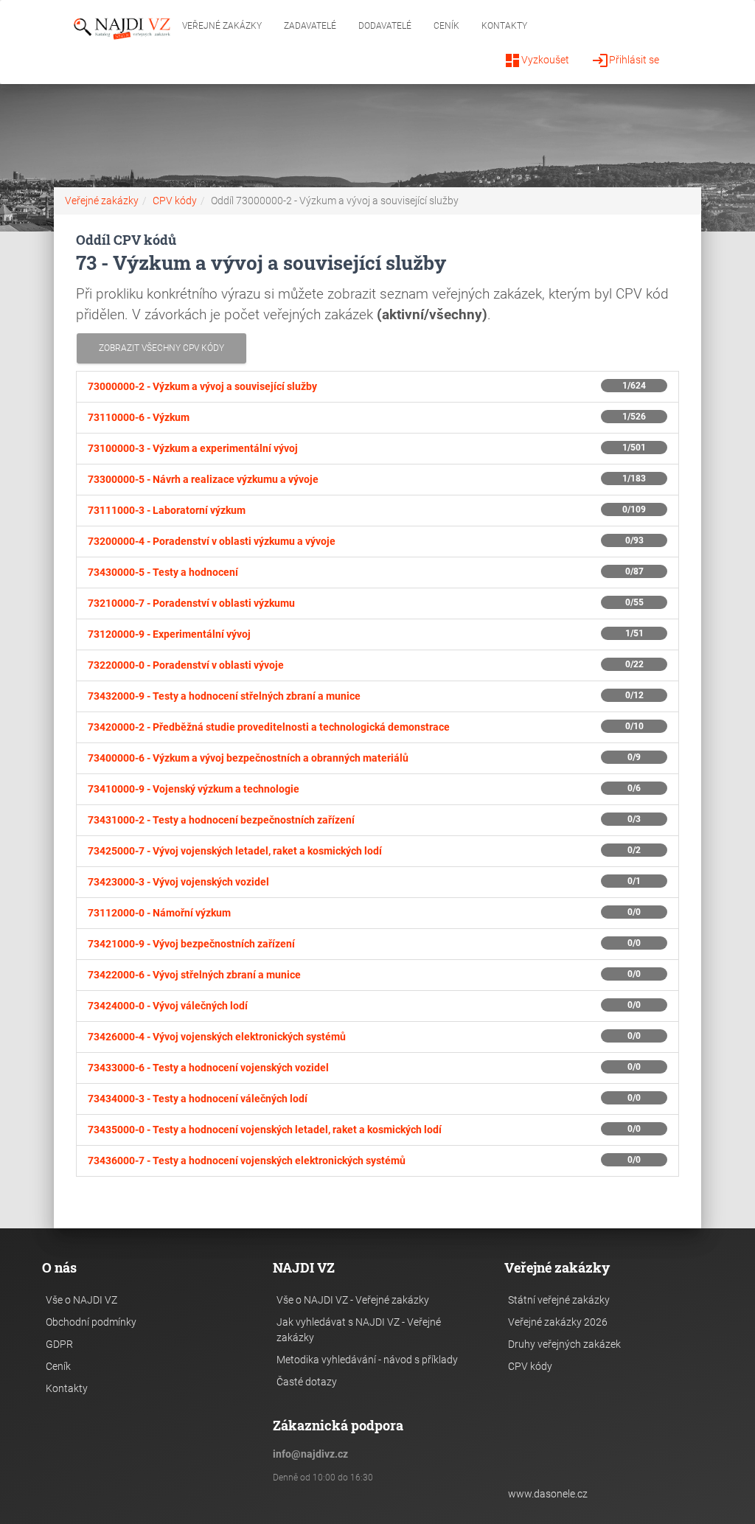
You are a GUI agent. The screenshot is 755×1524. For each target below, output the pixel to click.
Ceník (446, 26)
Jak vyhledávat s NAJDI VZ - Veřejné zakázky (358, 1329)
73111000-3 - (167, 510)
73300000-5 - (203, 479)
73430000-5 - (163, 572)
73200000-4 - (211, 541)
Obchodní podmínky (91, 1322)
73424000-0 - (168, 1006)
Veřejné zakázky (222, 26)
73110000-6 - (138, 417)
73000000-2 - (202, 386)
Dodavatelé (384, 26)
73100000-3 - (193, 448)
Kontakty (504, 26)
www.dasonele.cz (548, 1494)
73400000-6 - (248, 758)
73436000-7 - (247, 1160)
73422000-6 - (194, 975)
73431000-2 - (221, 820)
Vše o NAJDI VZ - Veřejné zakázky (352, 1300)
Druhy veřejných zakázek (564, 1344)
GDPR (59, 1344)
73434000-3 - (197, 1098)
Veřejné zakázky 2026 (558, 1322)
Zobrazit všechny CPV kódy (161, 348)
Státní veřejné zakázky (559, 1300)
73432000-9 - (224, 696)
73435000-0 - (265, 1129)
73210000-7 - (191, 603)
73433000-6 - (208, 1068)
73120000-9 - (169, 634)
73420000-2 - (269, 727)
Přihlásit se (625, 60)
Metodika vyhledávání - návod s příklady (367, 1359)
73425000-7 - (235, 851)
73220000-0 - (186, 665)
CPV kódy (175, 200)
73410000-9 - (193, 789)
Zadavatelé (310, 26)
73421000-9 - (191, 944)
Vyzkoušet (536, 60)
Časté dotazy (306, 1382)
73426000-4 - (217, 1037)
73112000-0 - (159, 913)
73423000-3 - (178, 882)
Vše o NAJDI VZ (81, 1300)
